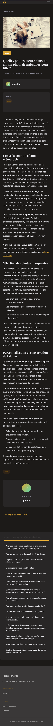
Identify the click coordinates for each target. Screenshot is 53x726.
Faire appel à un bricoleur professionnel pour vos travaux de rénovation (25, 582)
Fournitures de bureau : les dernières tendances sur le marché (26, 599)
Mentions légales (9, 706)
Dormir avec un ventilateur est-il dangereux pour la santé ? (25, 618)
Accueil (6, 12)
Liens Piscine (10, 675)
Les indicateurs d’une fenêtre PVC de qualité (25, 611)
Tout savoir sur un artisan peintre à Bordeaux (25, 554)
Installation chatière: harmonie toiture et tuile (25, 644)
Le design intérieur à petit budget (20, 568)
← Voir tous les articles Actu (15, 515)
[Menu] (48, 2)
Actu (12, 12)
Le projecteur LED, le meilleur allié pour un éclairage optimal (25, 560)
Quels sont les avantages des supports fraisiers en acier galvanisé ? (26, 574)
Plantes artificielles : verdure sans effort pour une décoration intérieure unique (25, 637)
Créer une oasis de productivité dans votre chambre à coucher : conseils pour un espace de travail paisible (26, 628)
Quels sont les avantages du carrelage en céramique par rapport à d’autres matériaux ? (25, 590)
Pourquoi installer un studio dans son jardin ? (25, 606)
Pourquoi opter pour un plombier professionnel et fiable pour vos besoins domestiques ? (26, 547)
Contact (5, 711)
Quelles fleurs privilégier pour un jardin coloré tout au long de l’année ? (26, 651)
